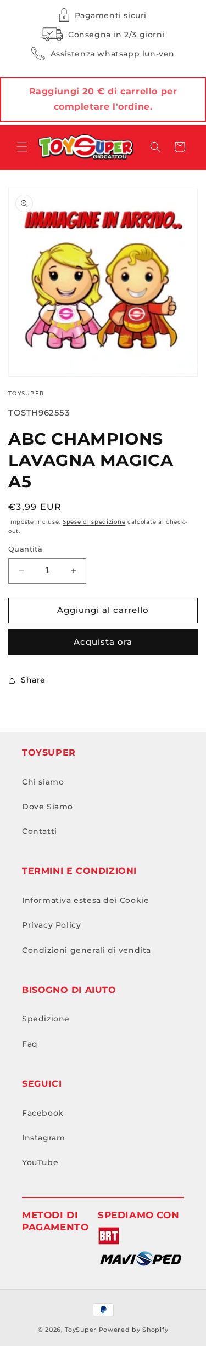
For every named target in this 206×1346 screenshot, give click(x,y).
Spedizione (46, 1019)
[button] (22, 147)
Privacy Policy (51, 925)
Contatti (39, 831)
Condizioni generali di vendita (86, 950)
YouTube (40, 1162)
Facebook (43, 1113)
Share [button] (33, 680)
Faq (30, 1044)
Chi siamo (43, 782)
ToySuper (81, 1329)
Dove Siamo (47, 806)
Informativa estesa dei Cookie (85, 900)
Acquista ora (103, 642)
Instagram (43, 1138)
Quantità (25, 548)
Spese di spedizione (94, 521)
